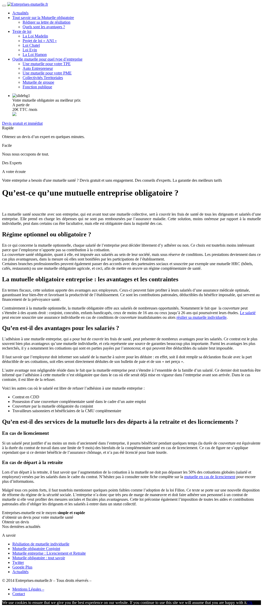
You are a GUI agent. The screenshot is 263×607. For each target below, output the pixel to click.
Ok (249, 602)
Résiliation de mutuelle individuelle (40, 544)
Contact (18, 594)
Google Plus (22, 567)
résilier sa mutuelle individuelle (201, 317)
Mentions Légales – (28, 589)
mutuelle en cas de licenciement (209, 477)
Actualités (20, 572)
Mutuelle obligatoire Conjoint (36, 548)
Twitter (18, 562)
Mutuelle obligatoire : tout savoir (38, 558)
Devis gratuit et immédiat (22, 123)
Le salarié (248, 313)
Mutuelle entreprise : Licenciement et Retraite (49, 553)
